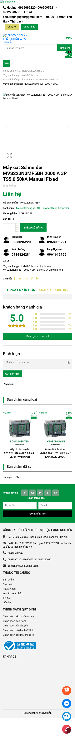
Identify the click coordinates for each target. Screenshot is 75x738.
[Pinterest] (32, 278)
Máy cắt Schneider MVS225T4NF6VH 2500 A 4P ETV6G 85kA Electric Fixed (19, 453)
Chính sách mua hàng (14, 621)
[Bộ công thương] (19, 645)
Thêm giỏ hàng (33, 227)
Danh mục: (9, 208)
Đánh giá (45, 290)
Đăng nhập (29, 26)
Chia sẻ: (7, 278)
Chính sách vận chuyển (15, 625)
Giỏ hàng (70, 54)
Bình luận (61, 290)
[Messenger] (66, 703)
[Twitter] (20, 278)
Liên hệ (7, 602)
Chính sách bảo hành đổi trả (18, 630)
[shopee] (66, 690)
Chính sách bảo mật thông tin (18, 634)
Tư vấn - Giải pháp (12, 593)
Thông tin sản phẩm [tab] (21, 290)
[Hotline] (66, 729)
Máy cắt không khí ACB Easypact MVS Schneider (29, 79)
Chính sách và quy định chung (19, 616)
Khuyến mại (9, 588)
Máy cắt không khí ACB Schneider (21, 75)
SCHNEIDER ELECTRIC (29, 70)
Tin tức (7, 597)
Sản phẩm (8, 579)
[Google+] (26, 278)
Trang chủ (8, 70)
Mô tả (6, 261)
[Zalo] (66, 716)
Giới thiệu (8, 584)
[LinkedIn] (37, 278)
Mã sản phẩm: (10, 202)
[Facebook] (14, 278)
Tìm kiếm (65, 47)
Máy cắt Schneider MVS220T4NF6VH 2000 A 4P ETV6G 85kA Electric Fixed (55, 453)
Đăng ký (12, 26)
